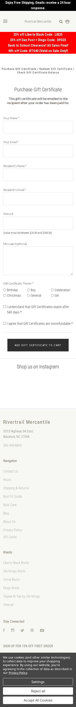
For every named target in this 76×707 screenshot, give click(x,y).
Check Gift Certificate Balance (38, 72)
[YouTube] (42, 631)
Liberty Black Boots (16, 563)
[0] (67, 21)
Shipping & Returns (16, 488)
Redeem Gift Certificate (56, 68)
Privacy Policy (12, 530)
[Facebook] (4, 631)
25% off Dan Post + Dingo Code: (33, 40)
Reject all (38, 691)
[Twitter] (22, 631)
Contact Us (10, 471)
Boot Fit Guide (12, 496)
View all (8, 605)
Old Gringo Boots (14, 571)
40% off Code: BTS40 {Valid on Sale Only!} (38, 51)
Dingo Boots (11, 588)
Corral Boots (11, 580)
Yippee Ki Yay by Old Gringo (21, 596)
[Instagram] (12, 631)
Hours (7, 480)
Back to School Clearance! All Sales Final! (38, 45)
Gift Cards (10, 537)
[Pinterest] (32, 631)
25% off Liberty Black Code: (34, 35)
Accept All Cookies (38, 700)
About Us (9, 522)
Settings (38, 682)
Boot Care (9, 505)
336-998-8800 (12, 445)
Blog (6, 513)
